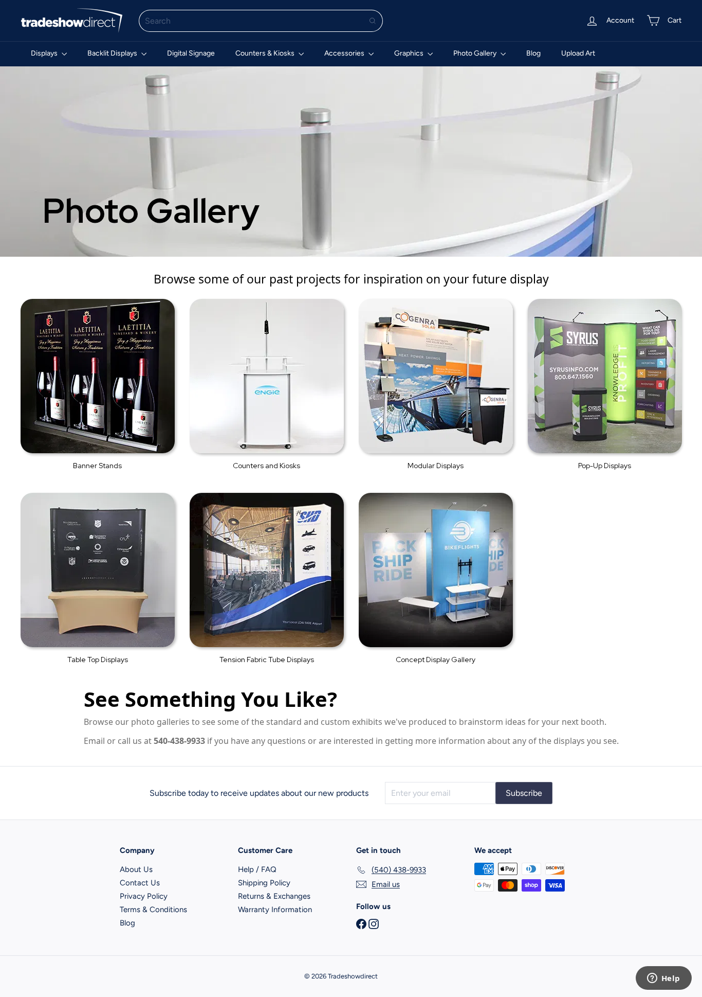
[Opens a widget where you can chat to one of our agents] (663, 979)
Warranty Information (275, 909)
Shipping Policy (264, 882)
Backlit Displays (113, 53)
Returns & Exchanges (274, 896)
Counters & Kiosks (265, 53)
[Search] (372, 21)
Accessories (345, 53)
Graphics (409, 53)
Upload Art (578, 53)
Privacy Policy (144, 896)
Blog (533, 53)
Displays (45, 53)
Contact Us (140, 882)
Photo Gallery (475, 53)
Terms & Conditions (153, 909)
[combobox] (261, 21)
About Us (136, 869)
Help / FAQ (257, 869)
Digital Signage (191, 53)
